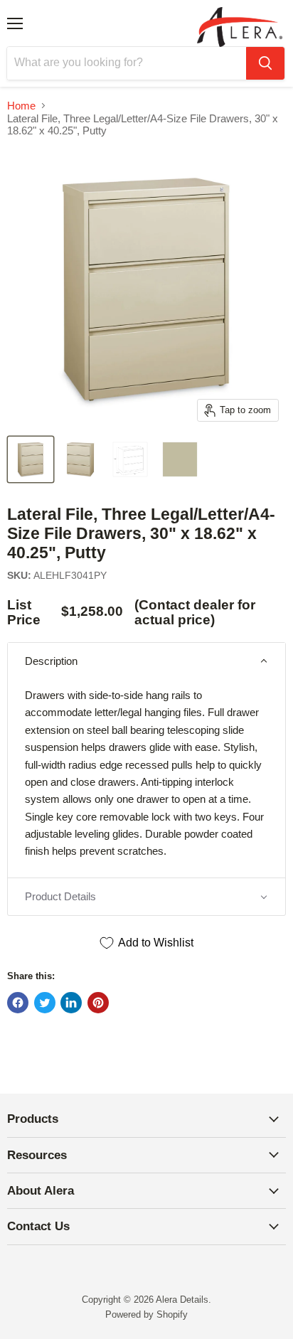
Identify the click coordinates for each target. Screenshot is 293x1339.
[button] (146, 661)
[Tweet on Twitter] (44, 1002)
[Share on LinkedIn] (71, 1002)
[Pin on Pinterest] (98, 1002)
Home (21, 106)
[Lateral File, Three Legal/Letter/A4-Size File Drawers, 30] (30, 459)
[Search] (265, 63)
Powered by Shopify (146, 1314)
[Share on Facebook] (17, 1002)
